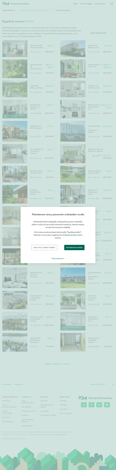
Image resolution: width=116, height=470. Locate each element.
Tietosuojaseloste (57, 258)
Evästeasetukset (70, 235)
